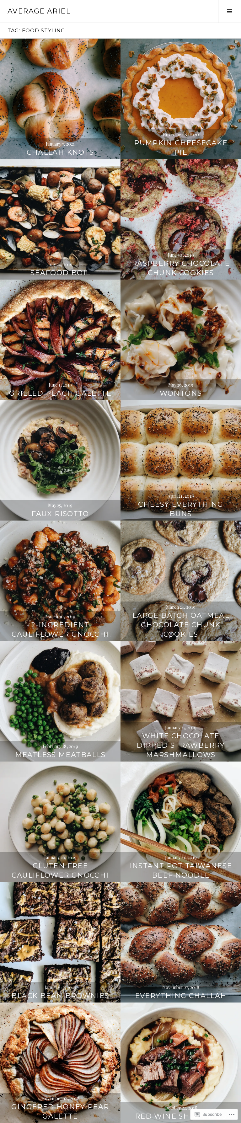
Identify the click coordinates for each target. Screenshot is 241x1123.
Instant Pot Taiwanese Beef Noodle (181, 871)
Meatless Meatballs (60, 755)
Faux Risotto (60, 514)
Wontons (181, 393)
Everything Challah (181, 996)
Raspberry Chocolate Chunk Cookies (181, 268)
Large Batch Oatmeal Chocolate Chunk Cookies (180, 625)
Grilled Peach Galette (60, 393)
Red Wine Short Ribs (181, 1116)
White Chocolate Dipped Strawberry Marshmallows (181, 745)
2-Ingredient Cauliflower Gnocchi (60, 630)
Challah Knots (60, 152)
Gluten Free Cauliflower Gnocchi (60, 871)
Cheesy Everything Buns (180, 509)
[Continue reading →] (60, 99)
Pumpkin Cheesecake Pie (181, 148)
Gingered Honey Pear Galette (60, 1111)
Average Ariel (39, 11)
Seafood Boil (60, 273)
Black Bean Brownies (60, 996)
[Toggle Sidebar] (229, 11)
